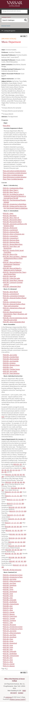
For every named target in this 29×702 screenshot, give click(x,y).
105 (21, 464)
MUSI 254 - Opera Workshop (11, 373)
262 (19, 534)
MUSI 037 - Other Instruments (12, 581)
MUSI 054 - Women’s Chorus (11, 365)
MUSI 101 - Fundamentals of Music (13, 188)
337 (26, 565)
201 (8, 470)
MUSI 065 (8, 553)
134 (16, 538)
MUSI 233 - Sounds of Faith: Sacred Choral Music (13, 251)
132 (13, 482)
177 (12, 523)
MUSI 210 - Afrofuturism (10, 228)
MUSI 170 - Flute (8, 660)
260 (21, 482)
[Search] (26, 20)
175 (15, 515)
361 (18, 530)
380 (2, 477)
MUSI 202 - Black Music (10, 215)
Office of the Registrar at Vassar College (14, 680)
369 (18, 527)
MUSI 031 (8, 475)
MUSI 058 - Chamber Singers (11, 369)
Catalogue (14, 6)
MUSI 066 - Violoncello (9, 600)
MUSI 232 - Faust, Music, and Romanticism (11, 247)
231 (2, 472)
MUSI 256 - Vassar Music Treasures (13, 280)
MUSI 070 (8, 492)
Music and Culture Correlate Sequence (14, 171)
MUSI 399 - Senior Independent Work (14, 322)
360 (24, 482)
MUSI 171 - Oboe (8, 662)
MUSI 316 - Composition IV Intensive (13, 296)
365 (18, 553)
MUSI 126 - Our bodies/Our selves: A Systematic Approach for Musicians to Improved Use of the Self (14, 196)
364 (18, 550)
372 (20, 500)
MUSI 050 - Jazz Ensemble (10, 361)
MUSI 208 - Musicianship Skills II (12, 222)
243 (19, 507)
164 (13, 550)
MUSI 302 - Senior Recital (10, 292)
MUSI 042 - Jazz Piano (9, 583)
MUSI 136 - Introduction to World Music (14, 204)
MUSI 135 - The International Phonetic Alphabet (14, 201)
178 (16, 546)
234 (19, 538)
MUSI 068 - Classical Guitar (11, 604)
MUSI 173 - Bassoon (9, 666)
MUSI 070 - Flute (8, 608)
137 (20, 565)
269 (15, 527)
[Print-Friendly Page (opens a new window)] (25, 36)
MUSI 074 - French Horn (10, 616)
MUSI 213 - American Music (11, 232)
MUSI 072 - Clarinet (8, 612)
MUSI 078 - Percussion (9, 625)
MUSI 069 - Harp (8, 606)
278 (18, 546)
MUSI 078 (11, 546)
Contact (20, 693)
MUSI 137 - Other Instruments (12, 633)
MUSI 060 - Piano (8, 587)
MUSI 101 (16, 464)
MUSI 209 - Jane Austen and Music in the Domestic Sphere (15, 225)
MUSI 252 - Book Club (9, 276)
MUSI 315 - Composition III (11, 294)
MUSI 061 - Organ (8, 589)
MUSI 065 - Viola (8, 598)
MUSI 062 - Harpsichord (10, 591)
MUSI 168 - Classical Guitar (11, 656)
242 (18, 542)
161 (13, 530)
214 (16, 470)
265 (15, 553)
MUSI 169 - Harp (8, 658)
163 (18, 475)
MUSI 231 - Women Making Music (13, 244)
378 (21, 546)
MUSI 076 (11, 519)
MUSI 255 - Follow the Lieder (11, 278)
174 (17, 511)
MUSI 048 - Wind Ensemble (11, 359)
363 (24, 475)
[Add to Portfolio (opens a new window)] (21, 36)
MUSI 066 (11, 557)
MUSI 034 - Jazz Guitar (9, 579)
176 (16, 519)
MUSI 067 (12, 561)
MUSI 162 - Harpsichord (10, 643)
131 (13, 475)
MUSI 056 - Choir (8, 367)
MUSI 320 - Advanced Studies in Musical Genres (14, 299)
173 (14, 503)
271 (15, 496)
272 (17, 500)
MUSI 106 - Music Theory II (11, 192)
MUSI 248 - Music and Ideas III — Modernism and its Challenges (12, 269)
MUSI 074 (12, 511)
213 (13, 470)
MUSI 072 (9, 500)
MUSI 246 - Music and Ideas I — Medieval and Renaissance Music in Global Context (15, 258)
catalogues (8, 697)
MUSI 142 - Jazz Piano (9, 635)
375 (20, 515)
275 (17, 515)
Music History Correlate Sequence (13, 175)
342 (21, 542)
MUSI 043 (11, 507)
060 (15, 482)
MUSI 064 (8, 550)
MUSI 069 (8, 527)
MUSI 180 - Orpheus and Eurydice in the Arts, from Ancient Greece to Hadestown (15, 207)
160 (18, 482)
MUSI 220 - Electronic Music (11, 242)
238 (5, 472)
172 (14, 500)
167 (16, 561)
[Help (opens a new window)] (26, 36)
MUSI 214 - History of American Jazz (13, 234)
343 (21, 507)
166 (16, 557)
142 (16, 542)
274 (19, 511)
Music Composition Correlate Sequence (15, 173)
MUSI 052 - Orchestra (9, 363)
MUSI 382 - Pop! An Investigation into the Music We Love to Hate (15, 319)
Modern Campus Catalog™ (18, 699)
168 (18, 488)
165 (12, 553)
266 (19, 557)
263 (21, 475)
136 (5, 470)
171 (12, 496)
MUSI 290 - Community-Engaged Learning (13, 283)
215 (19, 470)
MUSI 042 (11, 542)
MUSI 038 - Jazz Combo (10, 355)
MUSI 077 (8, 523)
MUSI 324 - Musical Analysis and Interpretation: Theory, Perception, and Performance (15, 314)
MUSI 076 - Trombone (9, 620)
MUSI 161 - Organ (8, 641)
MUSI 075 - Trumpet (9, 618)
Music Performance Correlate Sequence (14, 177)
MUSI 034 (11, 538)
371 (18, 496)
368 (24, 488)
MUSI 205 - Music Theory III (11, 218)
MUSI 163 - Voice (8, 645)
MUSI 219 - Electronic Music (11, 240)
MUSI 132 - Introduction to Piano (13, 629)
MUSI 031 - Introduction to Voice (12, 575)
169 (12, 527)
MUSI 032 (8, 482)
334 (22, 538)
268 (21, 488)
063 (15, 475)
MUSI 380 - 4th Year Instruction (12, 570)
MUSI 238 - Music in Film (10, 254)
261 (16, 530)
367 (22, 561)
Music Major (6, 126)
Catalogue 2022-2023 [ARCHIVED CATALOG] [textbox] (11, 11)
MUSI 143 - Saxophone (9, 637)
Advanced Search (5, 26)
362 (22, 534)
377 (18, 523)
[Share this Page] (23, 36)
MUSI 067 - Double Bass (10, 602)
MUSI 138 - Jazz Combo (10, 371)
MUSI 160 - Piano (8, 639)
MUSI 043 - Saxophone (9, 585)
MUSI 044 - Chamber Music (11, 357)
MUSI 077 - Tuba (8, 622)
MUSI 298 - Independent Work (12, 286)
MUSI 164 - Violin (8, 647)
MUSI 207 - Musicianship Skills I (12, 220)
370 (18, 492)
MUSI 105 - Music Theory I (10, 190)
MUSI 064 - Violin (8, 596)
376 (21, 519)
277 (15, 523)
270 (15, 492)
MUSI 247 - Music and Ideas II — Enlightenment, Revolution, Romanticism (12, 264)
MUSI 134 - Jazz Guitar (9, 631)
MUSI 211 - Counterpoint (10, 230)
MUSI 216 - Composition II (10, 238)
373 (20, 503)
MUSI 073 (10, 503)
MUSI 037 (16, 565)
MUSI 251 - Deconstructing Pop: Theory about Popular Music (14, 273)
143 (16, 507)
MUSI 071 (8, 496)
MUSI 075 (10, 515)
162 (17, 534)
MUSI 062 (12, 534)
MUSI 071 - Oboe (8, 610)
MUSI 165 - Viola (8, 649)
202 (11, 470)
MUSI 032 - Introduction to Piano (13, 577)
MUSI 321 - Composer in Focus (12, 302)
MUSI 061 (8, 530)
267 (19, 561)
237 (23, 565)
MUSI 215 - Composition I (10, 236)
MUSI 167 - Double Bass (10, 653)
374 (22, 511)
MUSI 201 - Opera (8, 213)
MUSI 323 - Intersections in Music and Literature (14, 309)
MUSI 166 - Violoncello (9, 651)
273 (17, 503)
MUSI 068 (14, 488)
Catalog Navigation (9, 31)
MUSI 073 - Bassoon (9, 614)
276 (18, 519)
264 (15, 550)
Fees (2, 417)
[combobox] (14, 11)
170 (12, 492)
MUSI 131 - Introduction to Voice (12, 627)
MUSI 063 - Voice (8, 594)
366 (21, 557)
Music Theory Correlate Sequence (13, 179)
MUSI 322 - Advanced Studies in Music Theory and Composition (14, 305)
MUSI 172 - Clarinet (8, 664)
